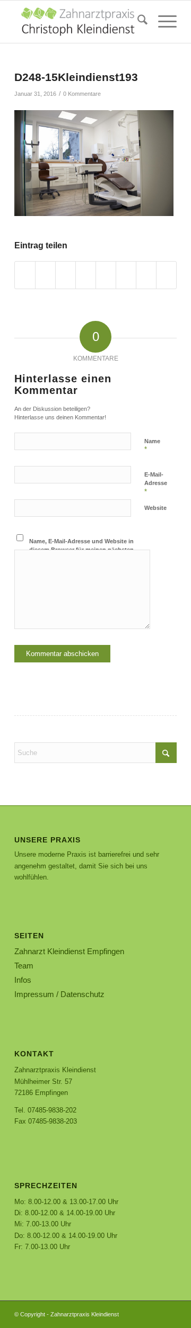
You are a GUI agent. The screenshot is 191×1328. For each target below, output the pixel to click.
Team (23, 965)
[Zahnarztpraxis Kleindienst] (79, 22)
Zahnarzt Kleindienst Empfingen (69, 951)
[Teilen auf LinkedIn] (86, 275)
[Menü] (162, 22)
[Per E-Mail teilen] (166, 275)
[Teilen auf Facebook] (25, 275)
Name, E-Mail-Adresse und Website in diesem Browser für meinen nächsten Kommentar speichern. (81, 550)
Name (152, 446)
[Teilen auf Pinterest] (65, 275)
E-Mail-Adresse (155, 483)
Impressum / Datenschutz (59, 994)
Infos (22, 979)
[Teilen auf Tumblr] (106, 275)
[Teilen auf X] (45, 275)
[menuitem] (137, 22)
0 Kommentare (82, 94)
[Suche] (137, 22)
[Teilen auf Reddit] (146, 275)
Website (155, 508)
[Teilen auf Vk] (126, 275)
